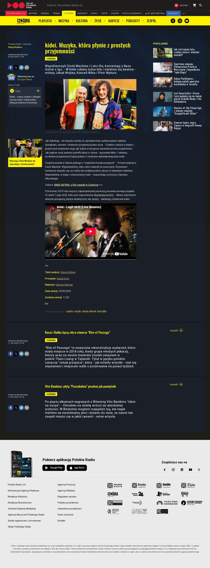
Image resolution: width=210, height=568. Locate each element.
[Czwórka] (23, 21)
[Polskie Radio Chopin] (184, 494)
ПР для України (155, 13)
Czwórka (27, 44)
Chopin (115, 13)
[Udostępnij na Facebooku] (10, 67)
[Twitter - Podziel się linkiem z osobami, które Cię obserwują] (16, 67)
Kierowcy (82, 13)
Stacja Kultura (15, 47)
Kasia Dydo (63, 278)
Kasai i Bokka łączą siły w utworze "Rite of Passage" (77, 332)
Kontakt (61, 520)
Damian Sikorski (64, 284)
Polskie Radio (14, 44)
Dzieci (94, 13)
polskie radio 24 (16, 13)
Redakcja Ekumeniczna (19, 502)
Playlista (45, 20)
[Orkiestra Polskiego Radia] (113, 511)
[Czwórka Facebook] (173, 20)
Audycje (113, 20)
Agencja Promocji (66, 484)
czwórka (69, 13)
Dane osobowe (65, 514)
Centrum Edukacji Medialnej (22, 508)
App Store (79, 467)
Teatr (104, 13)
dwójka (45, 13)
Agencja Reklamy (66, 490)
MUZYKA (77, 311)
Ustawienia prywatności (69, 508)
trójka (56, 13)
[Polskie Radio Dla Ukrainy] (137, 502)
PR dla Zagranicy (132, 13)
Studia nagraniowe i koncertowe (24, 520)
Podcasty (173, 13)
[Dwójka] (163, 485)
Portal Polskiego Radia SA (64, 5)
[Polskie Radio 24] (138, 494)
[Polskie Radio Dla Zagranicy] (114, 502)
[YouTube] (190, 470)
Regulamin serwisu (67, 496)
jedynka (33, 13)
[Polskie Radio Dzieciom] (163, 494)
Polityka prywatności (68, 502)
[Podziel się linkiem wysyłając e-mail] (26, 67)
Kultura (82, 20)
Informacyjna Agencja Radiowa (23, 490)
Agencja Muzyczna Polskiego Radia (26, 514)
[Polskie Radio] (114, 485)
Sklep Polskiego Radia (19, 526)
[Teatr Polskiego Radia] (162, 511)
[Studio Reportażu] (139, 511)
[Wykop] (21, 67)
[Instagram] (173, 470)
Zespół (151, 20)
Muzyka (64, 20)
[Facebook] (165, 470)
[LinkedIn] (182, 470)
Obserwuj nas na (25, 77)
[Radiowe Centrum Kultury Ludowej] (191, 502)
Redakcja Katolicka (17, 496)
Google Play (56, 467)
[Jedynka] (139, 485)
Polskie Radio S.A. (17, 484)
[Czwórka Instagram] (180, 20)
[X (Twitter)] (199, 470)
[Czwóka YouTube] (186, 20)
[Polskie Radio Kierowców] (167, 503)
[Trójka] (188, 485)
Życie (97, 20)
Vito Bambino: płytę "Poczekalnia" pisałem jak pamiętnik (80, 386)
